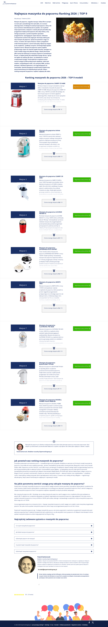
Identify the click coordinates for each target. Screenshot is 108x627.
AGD (41, 3)
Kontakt (56, 625)
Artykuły (103, 3)
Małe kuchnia (56, 3)
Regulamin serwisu (76, 625)
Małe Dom (48, 3)
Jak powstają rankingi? (38, 625)
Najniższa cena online (80, 87)
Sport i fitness (74, 3)
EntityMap (85, 625)
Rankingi (47, 625)
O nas (51, 625)
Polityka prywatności (65, 625)
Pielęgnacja (65, 3)
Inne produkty (84, 3)
